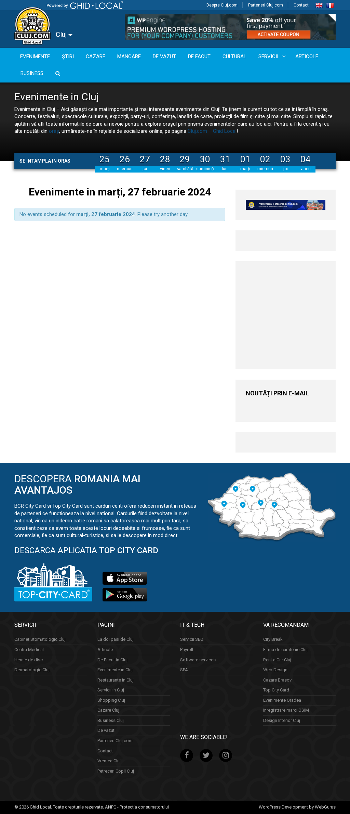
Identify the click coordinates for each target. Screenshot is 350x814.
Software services (198, 659)
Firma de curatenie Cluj (285, 649)
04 (305, 159)
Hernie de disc (28, 659)
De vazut (106, 730)
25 (104, 159)
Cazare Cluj (108, 710)
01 (245, 159)
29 (185, 159)
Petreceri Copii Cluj (115, 771)
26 (125, 159)
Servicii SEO (191, 639)
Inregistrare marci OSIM (286, 710)
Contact (301, 5)
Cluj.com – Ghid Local (212, 131)
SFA (184, 669)
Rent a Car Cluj (277, 659)
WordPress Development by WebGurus (297, 807)
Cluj (62, 34)
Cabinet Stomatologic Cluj (40, 639)
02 (265, 159)
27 (145, 159)
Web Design (275, 669)
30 (205, 159)
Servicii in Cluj (110, 689)
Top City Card (276, 689)
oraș (54, 131)
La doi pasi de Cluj (115, 639)
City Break (273, 639)
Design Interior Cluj (281, 720)
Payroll (186, 649)
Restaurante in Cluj (115, 680)
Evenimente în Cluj (115, 669)
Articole (105, 649)
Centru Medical (29, 649)
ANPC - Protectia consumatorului (137, 807)
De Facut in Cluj (112, 659)
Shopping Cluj (111, 700)
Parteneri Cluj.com (265, 5)
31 (225, 159)
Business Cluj (110, 720)
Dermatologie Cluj (32, 669)
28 (165, 159)
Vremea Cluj (109, 760)
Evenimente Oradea (282, 700)
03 (285, 159)
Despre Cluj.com (222, 5)
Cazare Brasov (277, 680)
